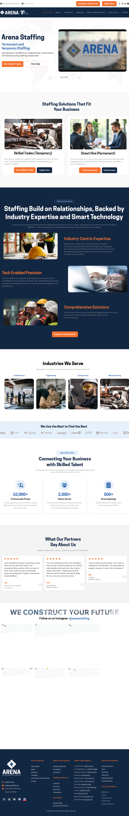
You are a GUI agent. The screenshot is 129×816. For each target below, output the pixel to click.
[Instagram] (122, 4)
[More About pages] (61, 12)
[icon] (20, 485)
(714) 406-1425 (89, 781)
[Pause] (61, 69)
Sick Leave (56, 789)
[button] (64, 201)
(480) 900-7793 (85, 790)
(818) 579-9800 (93, 769)
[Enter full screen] (124, 69)
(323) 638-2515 (85, 775)
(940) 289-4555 (91, 787)
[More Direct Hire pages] (118, 12)
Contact (33, 781)
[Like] (64, 485)
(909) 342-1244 (9, 782)
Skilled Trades (57, 803)
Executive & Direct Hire (60, 805)
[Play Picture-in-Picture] (120, 69)
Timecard (56, 783)
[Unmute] (64, 69)
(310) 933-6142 (89, 778)
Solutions (34, 772)
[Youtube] (128, 4)
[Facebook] (120, 4)
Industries (34, 775)
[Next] (79, 78)
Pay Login (56, 786)
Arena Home (35, 766)
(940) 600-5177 (83, 793)
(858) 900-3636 (86, 784)
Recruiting (105, 775)
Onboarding (57, 792)
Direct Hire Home (107, 766)
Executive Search (107, 778)
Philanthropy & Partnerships (40, 778)
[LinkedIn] (125, 4)
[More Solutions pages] (72, 12)
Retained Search (107, 781)
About (33, 769)
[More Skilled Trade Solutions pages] (105, 12)
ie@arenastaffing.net (12, 785)
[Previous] (50, 78)
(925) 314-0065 (92, 772)
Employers (56, 772)
